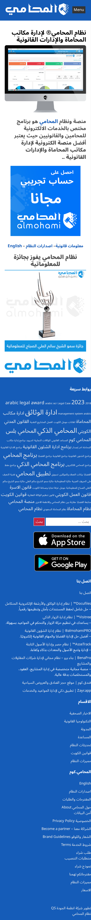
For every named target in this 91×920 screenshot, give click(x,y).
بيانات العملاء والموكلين (71, 474)
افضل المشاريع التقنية (41, 422)
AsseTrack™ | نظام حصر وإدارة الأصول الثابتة (58, 644)
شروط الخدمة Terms (76, 844)
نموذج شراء (83, 866)
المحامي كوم (80, 439)
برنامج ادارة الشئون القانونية (47, 446)
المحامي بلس (21, 431)
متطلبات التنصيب (78, 858)
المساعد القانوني (60, 440)
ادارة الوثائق (41, 412)
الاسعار (86, 890)
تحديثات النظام (80, 745)
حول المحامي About (76, 807)
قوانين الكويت (14, 494)
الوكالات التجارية (42, 440)
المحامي (48, 121)
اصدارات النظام (39, 246)
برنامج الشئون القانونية (79, 456)
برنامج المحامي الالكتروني (78, 465)
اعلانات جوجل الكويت (64, 422)
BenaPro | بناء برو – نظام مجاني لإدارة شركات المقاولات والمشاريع (51, 660)
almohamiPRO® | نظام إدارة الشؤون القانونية (58, 630)
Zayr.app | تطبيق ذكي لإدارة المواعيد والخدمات (57, 690)
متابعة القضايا (84, 502)
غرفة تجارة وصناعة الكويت (45, 488)
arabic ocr (51, 403)
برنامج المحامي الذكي (41, 464)
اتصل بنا (85, 592)
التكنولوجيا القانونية (77, 721)
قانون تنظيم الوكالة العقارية (41, 495)
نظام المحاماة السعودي (54, 509)
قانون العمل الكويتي (73, 494)
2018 (88, 403)
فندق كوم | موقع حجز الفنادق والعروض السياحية (56, 682)
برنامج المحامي (20, 455)
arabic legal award (24, 402)
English (15, 246)
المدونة (86, 729)
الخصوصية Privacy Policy (71, 821)
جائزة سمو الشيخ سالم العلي (40, 481)
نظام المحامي (30, 508)
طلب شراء (83, 852)
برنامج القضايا (45, 456)
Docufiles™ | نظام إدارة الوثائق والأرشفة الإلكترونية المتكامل (48, 603)
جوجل (62, 488)
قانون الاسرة (21, 487)
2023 (77, 402)
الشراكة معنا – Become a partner (66, 829)
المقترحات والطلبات (77, 799)
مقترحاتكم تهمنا (80, 874)
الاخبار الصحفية (80, 713)
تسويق (55, 474)
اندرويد (29, 440)
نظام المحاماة (79, 508)
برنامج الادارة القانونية (11, 447)
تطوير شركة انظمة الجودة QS (71, 908)
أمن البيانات (82, 813)
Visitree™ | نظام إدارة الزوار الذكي (67, 617)
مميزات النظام (81, 761)
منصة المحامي (21, 501)
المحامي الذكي (57, 430)
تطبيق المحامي (33, 473)
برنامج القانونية (60, 456)
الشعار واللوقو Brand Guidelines (67, 836)
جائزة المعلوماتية (63, 481)
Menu (79, 9)
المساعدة (84, 737)
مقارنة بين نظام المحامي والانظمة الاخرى (55, 502)
